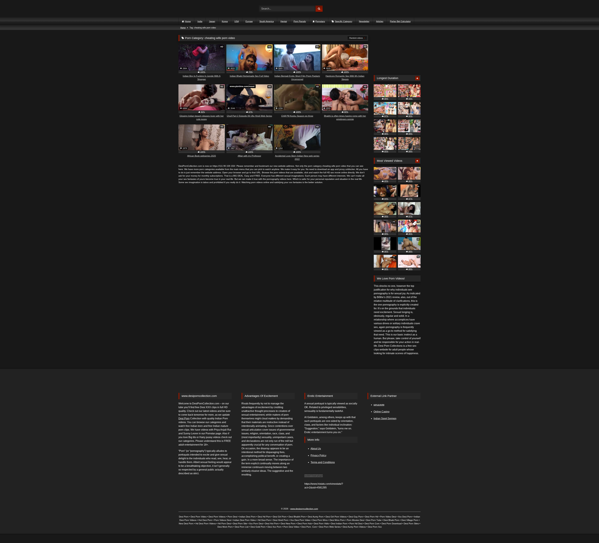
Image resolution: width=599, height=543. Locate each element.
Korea (225, 21)
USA (236, 21)
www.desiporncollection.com (304, 508)
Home (188, 21)
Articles (379, 21)
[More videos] (417, 78)
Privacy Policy (318, 455)
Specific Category (343, 21)
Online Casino (382, 411)
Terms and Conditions (323, 462)
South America (266, 21)
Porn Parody (300, 21)
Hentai (283, 21)
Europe (249, 21)
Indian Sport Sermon (385, 418)
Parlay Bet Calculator (400, 21)
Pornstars (320, 21)
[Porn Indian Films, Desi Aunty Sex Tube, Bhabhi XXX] (192, 9)
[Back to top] (589, 534)
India (199, 21)
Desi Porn (184, 418)
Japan (212, 21)
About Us (316, 448)
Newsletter (364, 21)
